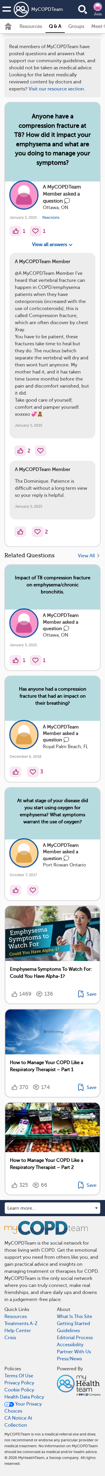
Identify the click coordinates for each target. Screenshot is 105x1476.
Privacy (58, 185)
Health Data (33, 185)
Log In (74, 202)
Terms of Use (73, 168)
